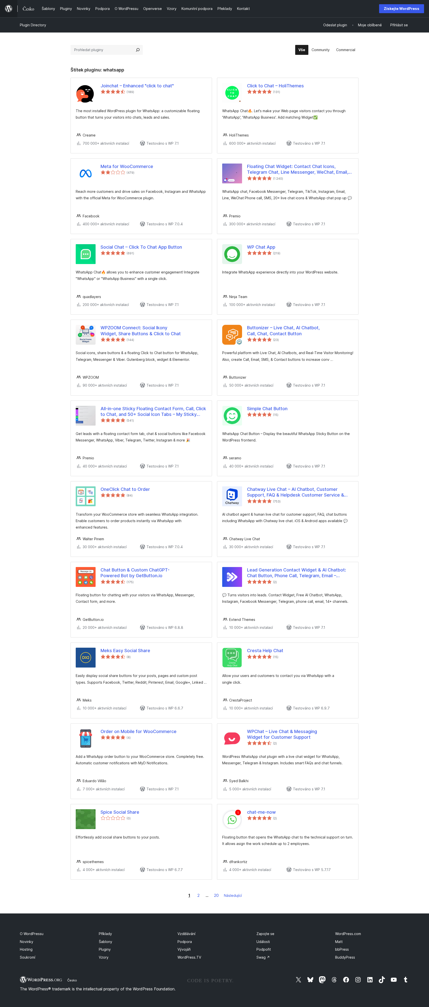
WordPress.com (348, 934)
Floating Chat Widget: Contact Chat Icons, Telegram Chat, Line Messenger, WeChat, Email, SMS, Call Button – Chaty (297, 169)
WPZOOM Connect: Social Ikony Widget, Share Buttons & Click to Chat (141, 330)
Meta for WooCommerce (127, 166)
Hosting (26, 949)
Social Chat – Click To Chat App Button (141, 247)
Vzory (103, 957)
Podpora (185, 942)
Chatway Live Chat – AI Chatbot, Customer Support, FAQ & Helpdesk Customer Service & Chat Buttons (295, 492)
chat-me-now (261, 812)
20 (216, 895)
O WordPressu (31, 934)
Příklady (105, 934)
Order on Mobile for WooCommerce (139, 731)
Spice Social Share (120, 812)
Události (263, 942)
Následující (233, 895)
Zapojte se (265, 934)
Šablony (105, 942)
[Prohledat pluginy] (138, 50)
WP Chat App (261, 247)
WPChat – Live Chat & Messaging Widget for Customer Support (282, 734)
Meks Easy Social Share (125, 650)
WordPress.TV (189, 957)
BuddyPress (345, 957)
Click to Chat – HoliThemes (275, 85)
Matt (339, 942)
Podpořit (263, 949)
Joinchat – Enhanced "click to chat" (137, 85)
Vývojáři (184, 949)
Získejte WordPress (401, 8)
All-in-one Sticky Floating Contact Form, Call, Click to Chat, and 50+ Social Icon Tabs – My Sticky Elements (153, 411)
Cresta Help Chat (265, 650)
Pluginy (105, 949)
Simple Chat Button (267, 408)
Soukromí (27, 957)
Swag (263, 957)
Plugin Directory (33, 25)
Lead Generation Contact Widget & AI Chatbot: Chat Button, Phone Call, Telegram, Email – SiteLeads (296, 573)
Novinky (26, 942)
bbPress (342, 949)
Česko (72, 980)
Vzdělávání (186, 934)
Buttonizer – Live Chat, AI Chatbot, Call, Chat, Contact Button (283, 330)
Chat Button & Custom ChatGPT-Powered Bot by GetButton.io (135, 572)
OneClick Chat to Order (125, 489)
